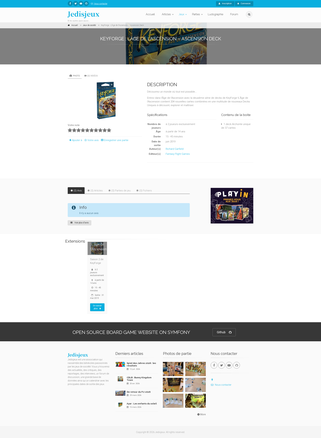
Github (221, 332)
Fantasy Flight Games (178, 153)
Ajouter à (77, 140)
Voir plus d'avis (81, 223)
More (203, 414)
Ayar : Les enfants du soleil (142, 403)
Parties (196, 14)
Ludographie (215, 14)
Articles (166, 14)
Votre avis (93, 140)
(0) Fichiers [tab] (145, 190)
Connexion (245, 3)
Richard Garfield (175, 148)
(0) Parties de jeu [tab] (121, 190)
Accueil (150, 14)
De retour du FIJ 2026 (138, 392)
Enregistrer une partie (116, 140)
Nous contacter (100, 4)
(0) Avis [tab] (78, 190)
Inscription (227, 3)
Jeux (181, 14)
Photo (76, 75)
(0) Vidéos (92, 75)
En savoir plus (97, 307)
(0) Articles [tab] (96, 190)
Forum (234, 14)
